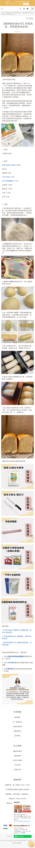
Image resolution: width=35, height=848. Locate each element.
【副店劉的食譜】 (16, 12)
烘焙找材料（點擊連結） (21, 794)
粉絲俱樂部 (17, 756)
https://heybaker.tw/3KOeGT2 (22, 821)
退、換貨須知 (17, 722)
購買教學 (17, 717)
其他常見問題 (17, 726)
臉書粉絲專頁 (17, 751)
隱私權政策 (17, 731)
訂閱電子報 (17, 769)
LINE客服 (26, 789)
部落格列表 (8, 12)
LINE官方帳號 (17, 760)
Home (3, 12)
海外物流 (17, 736)
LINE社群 (17, 765)
